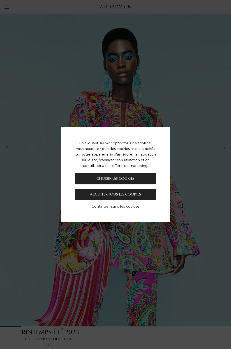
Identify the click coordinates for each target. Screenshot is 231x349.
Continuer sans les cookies (116, 207)
